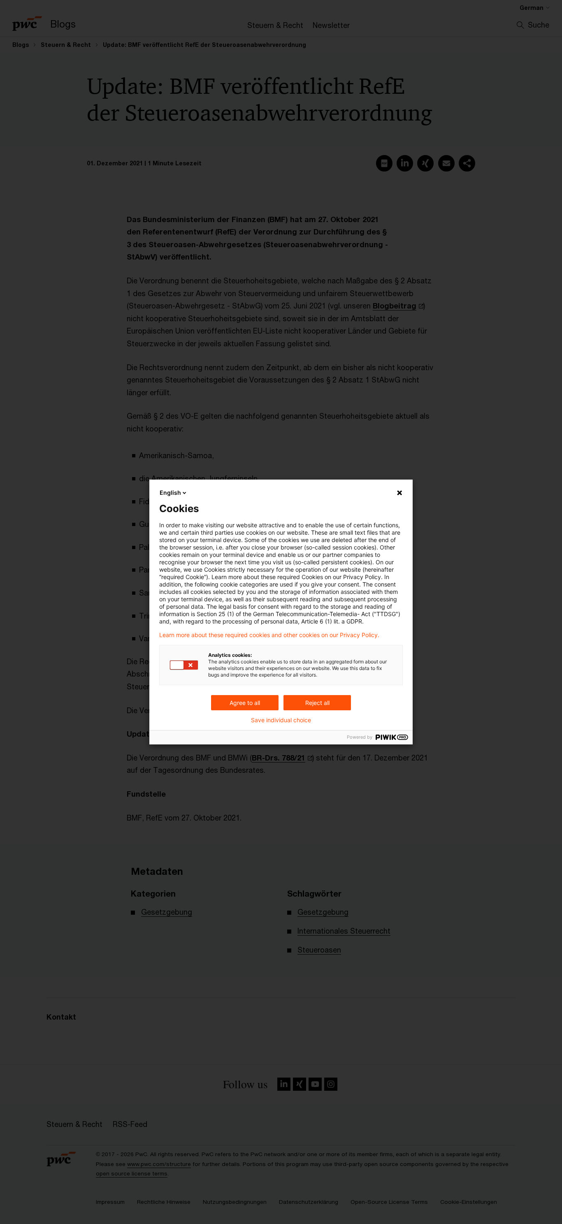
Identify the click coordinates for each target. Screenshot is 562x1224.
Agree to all (245, 702)
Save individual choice (281, 720)
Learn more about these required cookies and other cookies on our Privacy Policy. (269, 635)
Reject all (317, 702)
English (170, 492)
